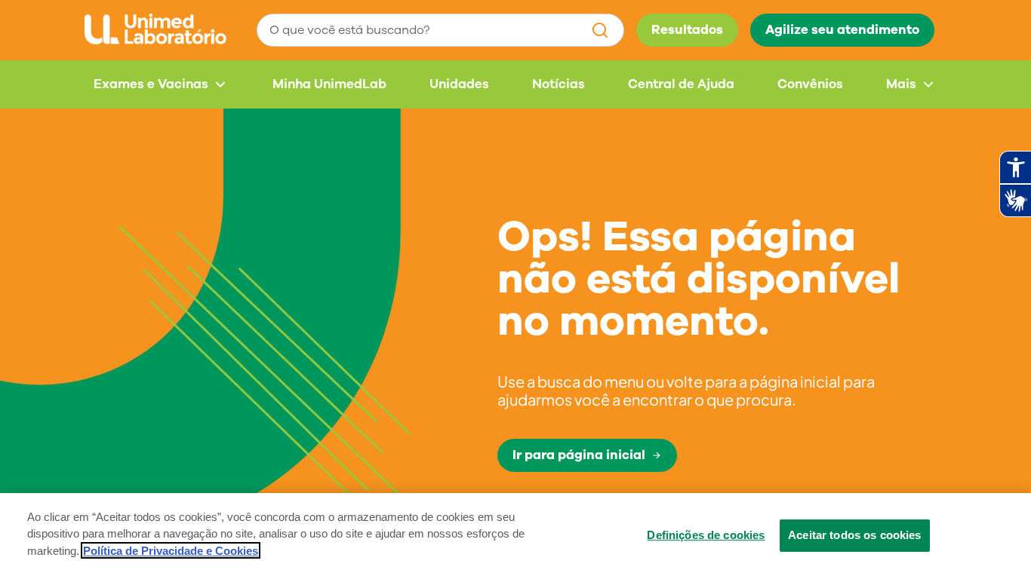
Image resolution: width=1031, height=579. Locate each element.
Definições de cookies (706, 534)
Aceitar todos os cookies (855, 534)
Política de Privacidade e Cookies (170, 550)
